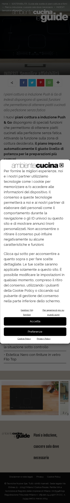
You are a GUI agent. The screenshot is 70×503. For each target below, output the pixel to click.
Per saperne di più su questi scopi (53, 312)
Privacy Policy (44, 338)
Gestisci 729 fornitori (27, 312)
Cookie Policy (24, 338)
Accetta (35, 321)
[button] (61, 165)
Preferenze (35, 331)
